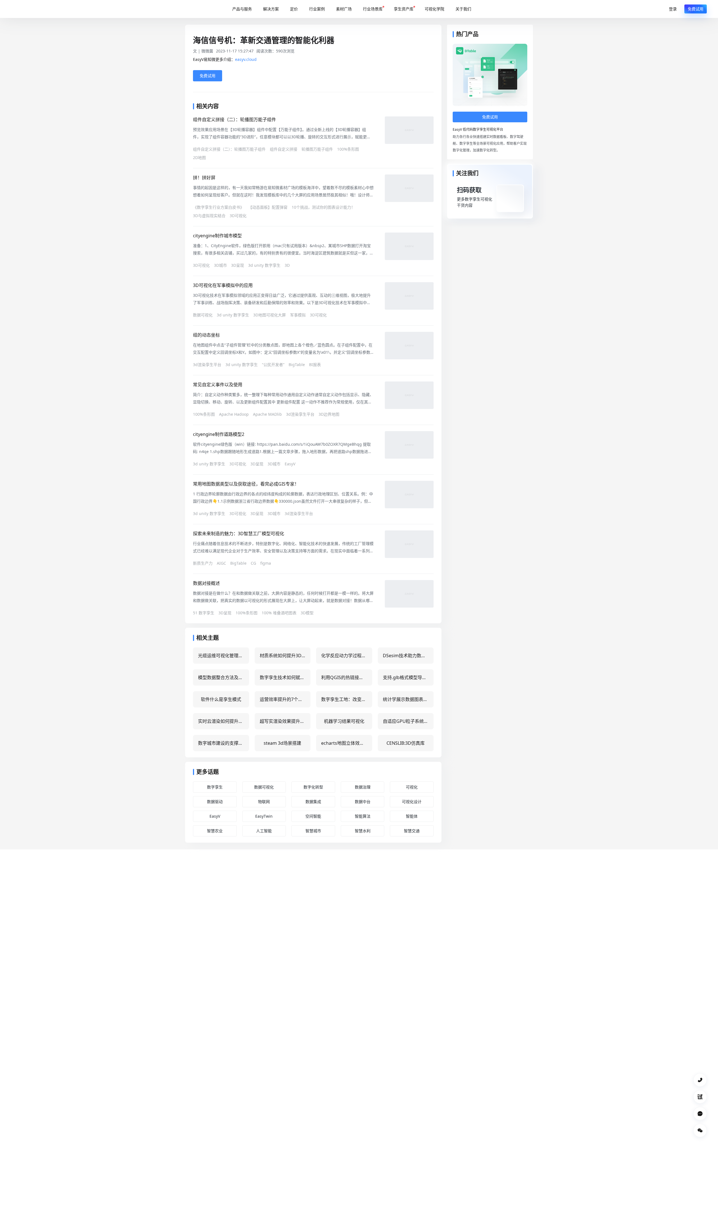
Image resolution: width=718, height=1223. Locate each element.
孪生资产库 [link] (403, 9)
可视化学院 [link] (434, 9)
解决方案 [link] (271, 9)
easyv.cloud (246, 59)
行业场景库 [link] (373, 9)
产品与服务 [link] (242, 9)
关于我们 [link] (463, 9)
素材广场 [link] (344, 9)
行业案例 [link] (317, 9)
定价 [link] (294, 9)
